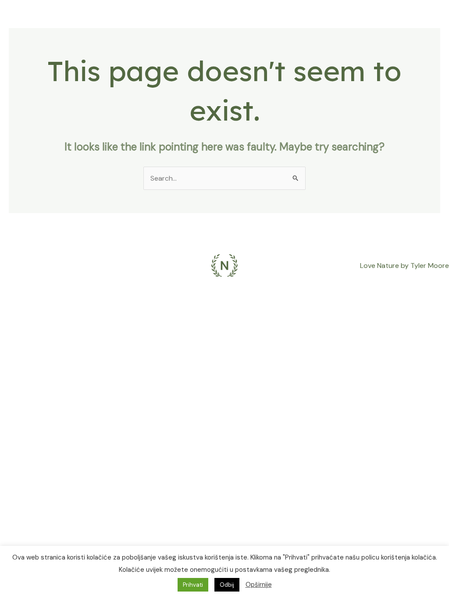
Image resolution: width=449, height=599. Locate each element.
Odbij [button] (227, 584)
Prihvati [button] (193, 584)
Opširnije (259, 584)
